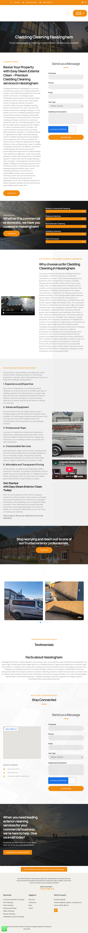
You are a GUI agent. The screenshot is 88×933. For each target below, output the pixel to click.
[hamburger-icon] (67, 13)
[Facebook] (82, 2)
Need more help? (46, 887)
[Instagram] (85, 2)
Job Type (52, 102)
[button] (2, 599)
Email (50, 92)
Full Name (52, 73)
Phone (51, 83)
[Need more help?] (36, 888)
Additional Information (57, 112)
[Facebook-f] (56, 910)
